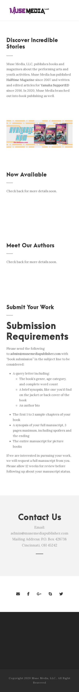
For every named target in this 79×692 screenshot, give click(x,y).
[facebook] (28, 594)
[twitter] (61, 594)
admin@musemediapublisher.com (35, 354)
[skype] (50, 594)
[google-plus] (39, 594)
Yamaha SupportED (55, 85)
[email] (18, 594)
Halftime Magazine (20, 80)
